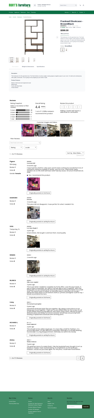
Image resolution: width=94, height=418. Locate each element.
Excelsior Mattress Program (34, 407)
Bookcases (19, 17)
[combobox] (68, 5)
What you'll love (65, 33)
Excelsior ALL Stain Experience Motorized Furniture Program (35, 404)
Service (30, 401)
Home (10, 17)
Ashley (63, 27)
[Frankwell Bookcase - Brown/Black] (34, 37)
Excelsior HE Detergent (33, 409)
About (49, 401)
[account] (83, 5)
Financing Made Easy (14, 403)
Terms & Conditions (52, 407)
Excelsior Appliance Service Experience (34, 412)
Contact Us (50, 405)
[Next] (57, 37)
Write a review (75, 25)
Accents (14, 17)
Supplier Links (51, 403)
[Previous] (11, 37)
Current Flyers (12, 401)
